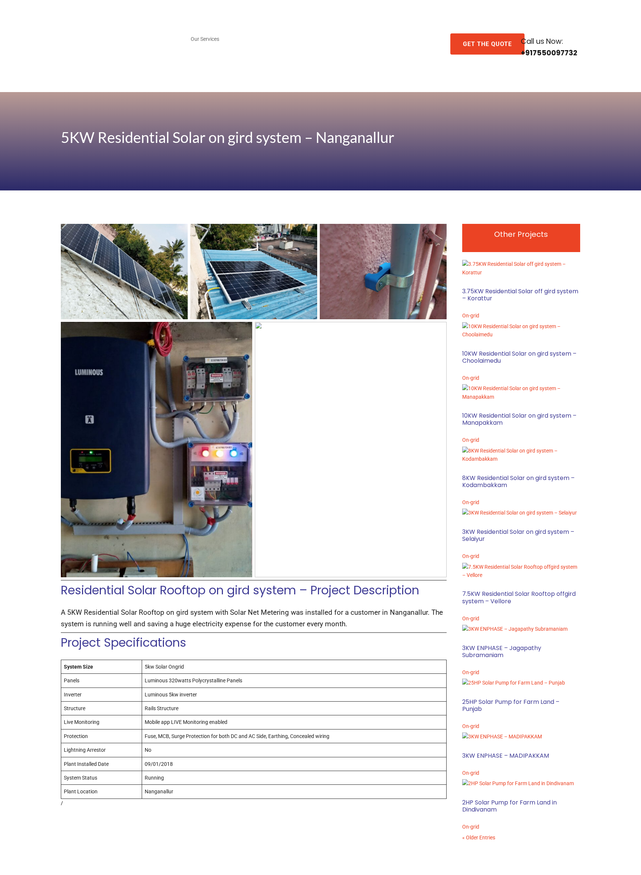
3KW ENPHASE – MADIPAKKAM (505, 755)
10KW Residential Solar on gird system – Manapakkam (519, 419)
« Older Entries (478, 837)
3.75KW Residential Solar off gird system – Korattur (520, 295)
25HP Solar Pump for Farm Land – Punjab (510, 705)
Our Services (205, 39)
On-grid (470, 316)
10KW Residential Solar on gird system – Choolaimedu (519, 357)
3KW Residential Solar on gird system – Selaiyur (518, 535)
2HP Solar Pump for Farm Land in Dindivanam (509, 806)
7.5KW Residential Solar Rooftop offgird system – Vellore (519, 597)
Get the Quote (487, 44)
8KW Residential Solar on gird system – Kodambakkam (518, 481)
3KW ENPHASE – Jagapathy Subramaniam (501, 651)
